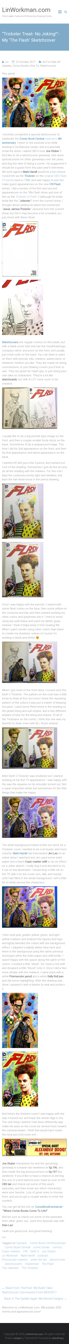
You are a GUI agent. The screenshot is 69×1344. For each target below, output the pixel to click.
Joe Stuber (49, 1251)
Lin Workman (10, 1255)
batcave (22, 1243)
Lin (7, 61)
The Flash (48, 1264)
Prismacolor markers (15, 1259)
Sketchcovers (48, 65)
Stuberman (32, 1264)
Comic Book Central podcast (48, 1243)
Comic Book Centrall (17, 1247)
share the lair (39, 1259)
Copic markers (11, 1251)
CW (25, 1251)
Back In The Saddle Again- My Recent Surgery (35, 1298)
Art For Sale (49, 61)
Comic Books (21, 65)
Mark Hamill (28, 1255)
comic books (41, 1247)
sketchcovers (13, 1264)
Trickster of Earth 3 (27, 196)
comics (57, 1247)
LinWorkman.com (26, 9)
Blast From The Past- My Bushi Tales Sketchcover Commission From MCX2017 (29, 1290)
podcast (43, 1255)
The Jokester (10, 1268)
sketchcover (57, 1259)
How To (34, 65)
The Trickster (30, 1268)
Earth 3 (34, 1251)
